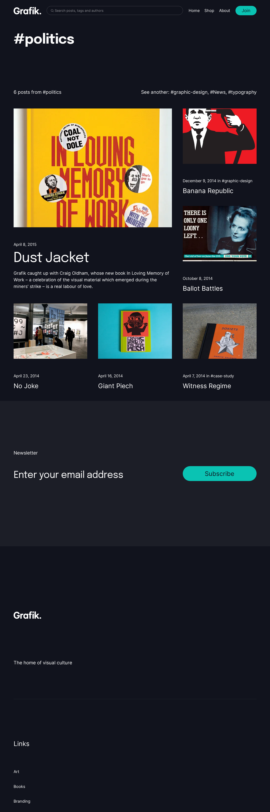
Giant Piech (115, 386)
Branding (22, 801)
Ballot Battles (203, 288)
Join (246, 10)
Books (19, 786)
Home (194, 10)
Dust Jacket (51, 258)
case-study (223, 375)
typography (244, 92)
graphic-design (191, 92)
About (224, 10)
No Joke (26, 386)
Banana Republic (208, 191)
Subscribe (219, 473)
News (219, 92)
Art (16, 771)
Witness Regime (207, 386)
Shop (209, 10)
